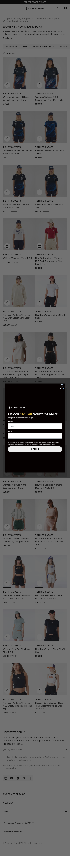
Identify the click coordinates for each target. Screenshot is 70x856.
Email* (10, 422)
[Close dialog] (62, 387)
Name (10, 431)
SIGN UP (35, 449)
